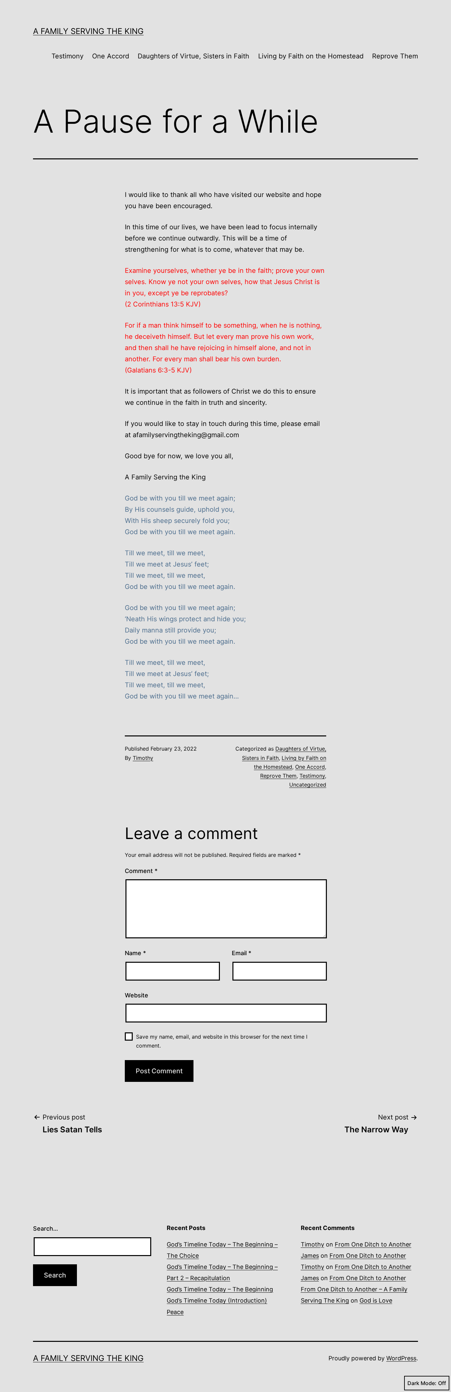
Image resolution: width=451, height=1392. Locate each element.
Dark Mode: (421, 1383)
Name (135, 953)
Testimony (68, 56)
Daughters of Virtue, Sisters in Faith (193, 56)
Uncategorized (307, 784)
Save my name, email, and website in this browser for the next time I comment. (221, 1041)
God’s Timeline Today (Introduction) (217, 1300)
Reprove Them (395, 56)
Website (136, 995)
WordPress (401, 1358)
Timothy (143, 758)
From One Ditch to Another (373, 1244)
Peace (175, 1312)
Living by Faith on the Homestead (311, 56)
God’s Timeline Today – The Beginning (220, 1289)
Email (241, 953)
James (310, 1255)
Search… (45, 1228)
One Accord (110, 56)
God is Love (376, 1300)
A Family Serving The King (88, 31)
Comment (141, 870)
